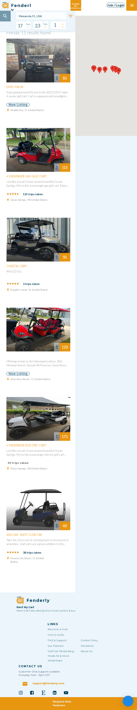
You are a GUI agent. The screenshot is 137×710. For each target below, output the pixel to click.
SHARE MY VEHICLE (76, 5)
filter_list (70, 16)
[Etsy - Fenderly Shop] (43, 693)
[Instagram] (21, 693)
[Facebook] (32, 693)
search (5, 16)
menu (132, 5)
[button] (105, 70)
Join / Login (115, 5)
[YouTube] (66, 693)
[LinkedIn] (55, 693)
